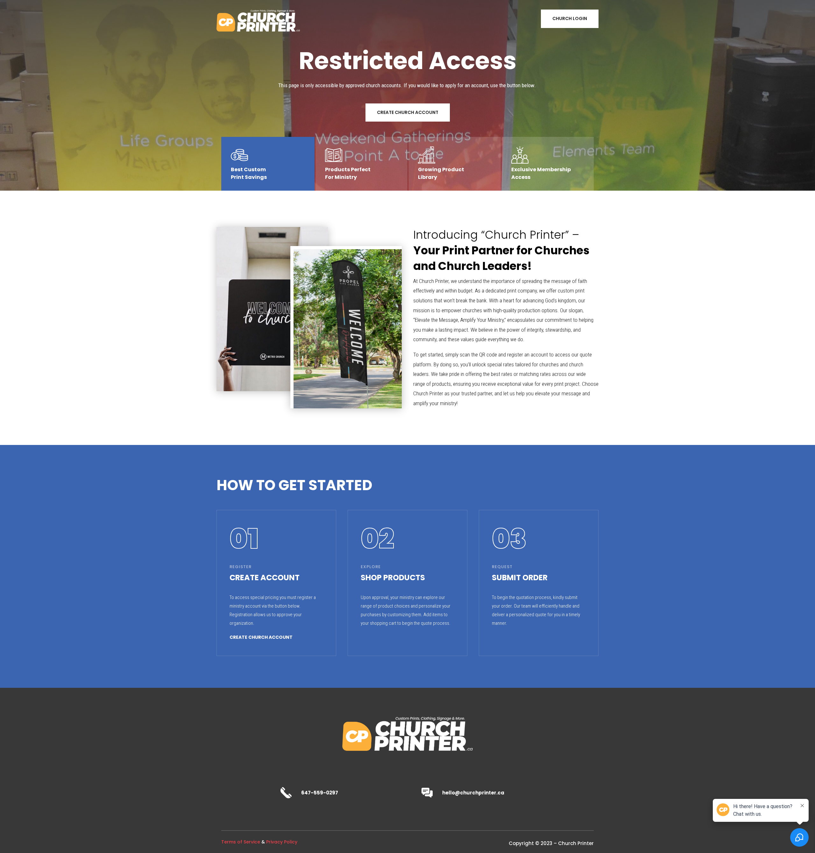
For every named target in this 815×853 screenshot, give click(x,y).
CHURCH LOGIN (569, 18)
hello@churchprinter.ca (473, 792)
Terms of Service (240, 842)
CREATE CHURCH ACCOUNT (407, 112)
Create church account (261, 637)
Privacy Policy (281, 842)
